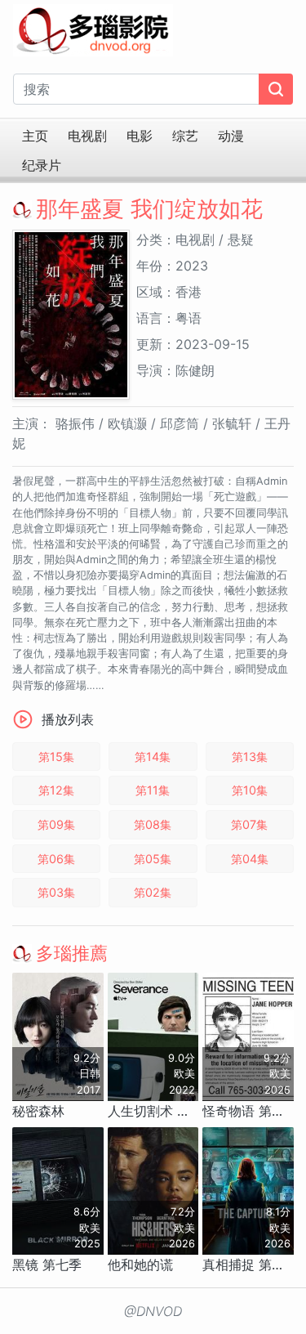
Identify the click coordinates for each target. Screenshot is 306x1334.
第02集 (152, 892)
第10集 (250, 790)
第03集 (56, 892)
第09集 (56, 824)
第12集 (56, 790)
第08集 (152, 824)
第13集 (250, 756)
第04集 (249, 859)
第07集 (249, 824)
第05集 (152, 859)
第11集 (152, 790)
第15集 (56, 756)
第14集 (153, 756)
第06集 (56, 859)
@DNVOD (153, 1311)
